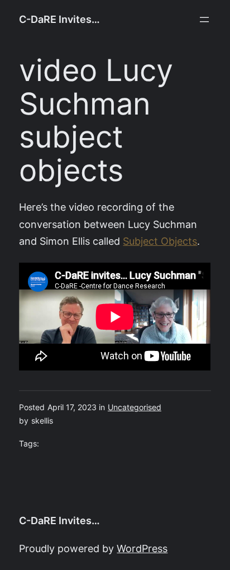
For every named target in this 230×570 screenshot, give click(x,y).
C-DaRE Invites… (59, 19)
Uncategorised (134, 407)
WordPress (142, 548)
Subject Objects (160, 241)
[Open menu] (204, 19)
